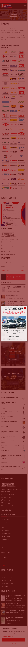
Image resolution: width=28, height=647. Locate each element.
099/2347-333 (21, 339)
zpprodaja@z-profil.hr (9, 339)
